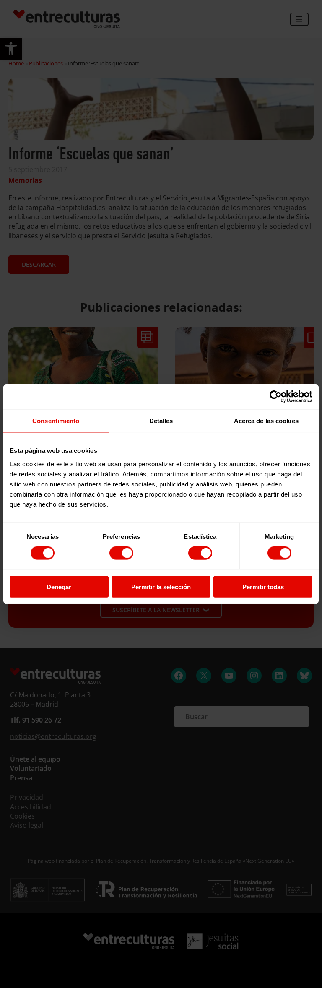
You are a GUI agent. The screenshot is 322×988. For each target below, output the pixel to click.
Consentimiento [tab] (55, 420)
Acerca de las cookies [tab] (266, 420)
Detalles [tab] (161, 420)
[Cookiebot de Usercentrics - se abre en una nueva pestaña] (275, 396)
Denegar (59, 586)
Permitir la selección (161, 586)
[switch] (121, 553)
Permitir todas (263, 586)
